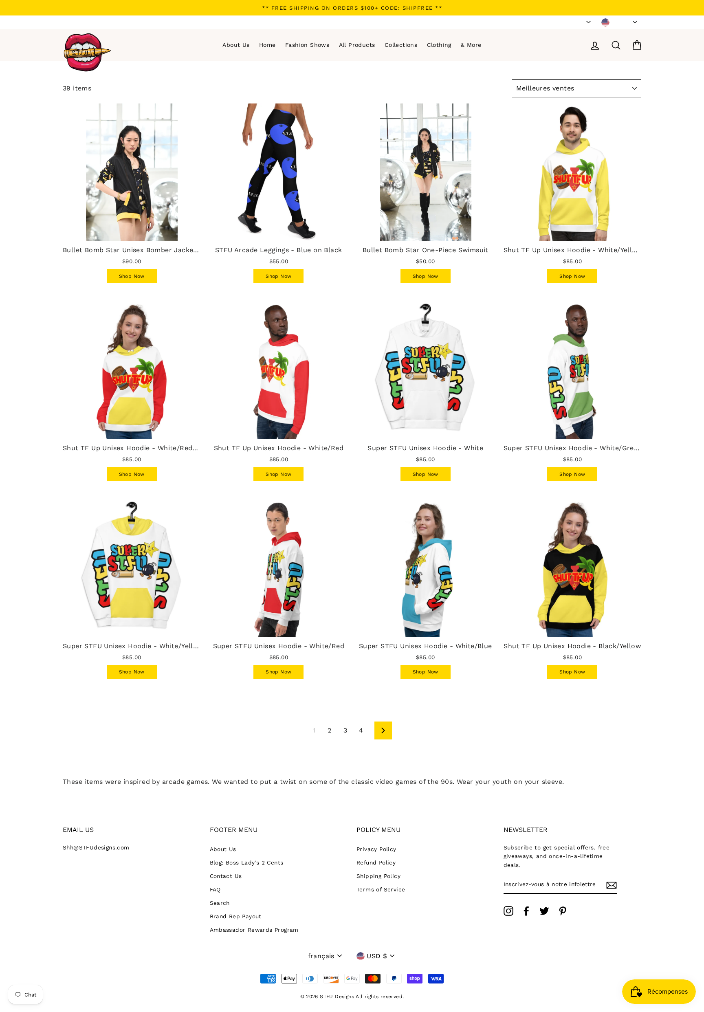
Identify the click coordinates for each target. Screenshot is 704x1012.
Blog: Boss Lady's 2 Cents (247, 862)
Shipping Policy (378, 876)
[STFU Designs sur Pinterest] (563, 911)
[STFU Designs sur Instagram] (508, 911)
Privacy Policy (376, 849)
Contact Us (226, 876)
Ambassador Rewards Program (254, 929)
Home (267, 45)
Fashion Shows (307, 45)
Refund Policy (376, 862)
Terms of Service (380, 889)
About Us (235, 45)
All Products (357, 45)
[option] (352, 7)
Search (220, 903)
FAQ (215, 889)
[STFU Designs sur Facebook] (526, 911)
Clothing (439, 45)
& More (471, 45)
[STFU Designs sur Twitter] (544, 911)
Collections (401, 45)
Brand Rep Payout (236, 916)
